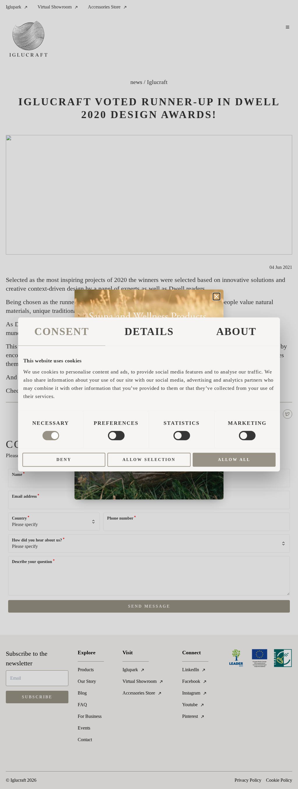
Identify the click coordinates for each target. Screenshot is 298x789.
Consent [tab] (61, 331)
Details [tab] (149, 331)
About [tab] (236, 331)
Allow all (234, 459)
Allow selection (149, 459)
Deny (63, 459)
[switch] (116, 435)
